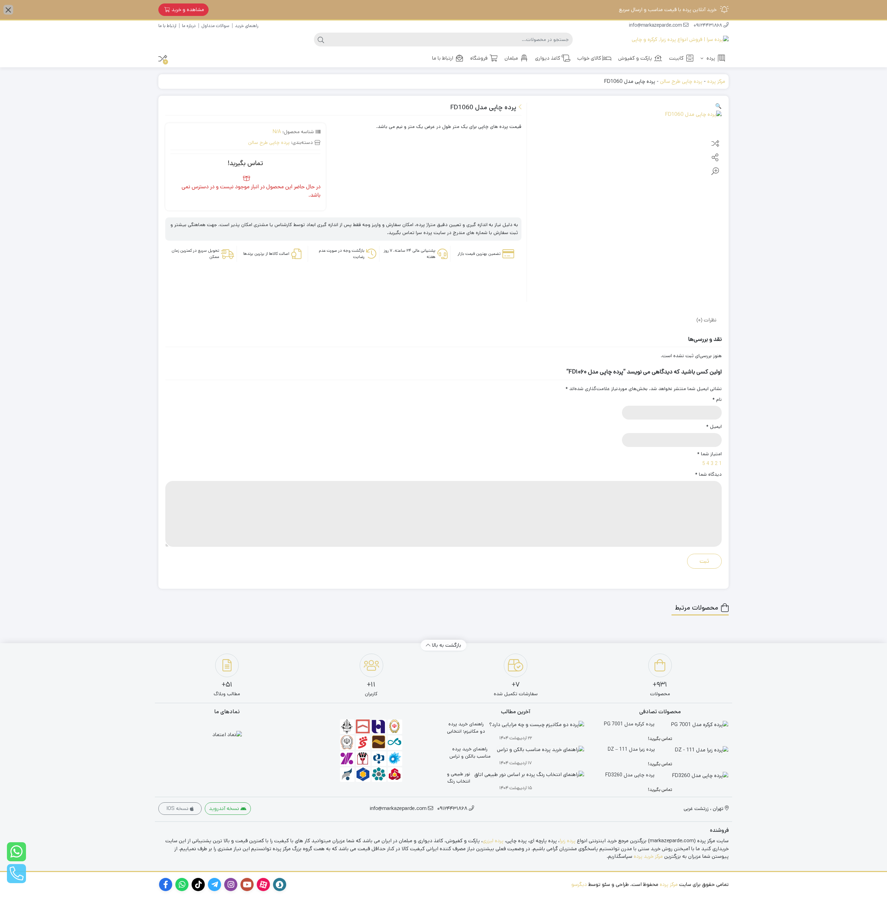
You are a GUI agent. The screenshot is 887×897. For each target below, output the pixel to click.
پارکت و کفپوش (635, 58)
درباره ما (189, 26)
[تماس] (16, 873)
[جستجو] (321, 39)
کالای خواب (589, 58)
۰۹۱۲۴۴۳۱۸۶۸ (708, 25)
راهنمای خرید (246, 26)
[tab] (706, 319)
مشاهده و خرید (188, 9)
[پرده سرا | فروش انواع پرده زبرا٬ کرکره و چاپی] (680, 40)
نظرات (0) (706, 320)
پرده (710, 58)
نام (717, 399)
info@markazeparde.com (656, 25)
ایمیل (714, 426)
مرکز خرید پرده (648, 856)
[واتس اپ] (16, 851)
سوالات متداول (215, 26)
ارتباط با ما (167, 26)
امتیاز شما (709, 453)
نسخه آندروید (224, 808)
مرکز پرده (716, 81)
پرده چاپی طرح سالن (681, 81)
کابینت (676, 58)
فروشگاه (479, 58)
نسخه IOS (178, 808)
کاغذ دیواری (547, 58)
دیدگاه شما (708, 474)
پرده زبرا (568, 840)
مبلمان (511, 58)
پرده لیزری (493, 840)
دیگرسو (579, 884)
